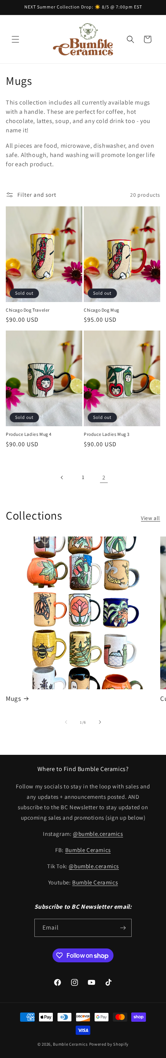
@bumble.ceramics (98, 833)
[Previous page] (62, 477)
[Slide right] (99, 722)
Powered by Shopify (109, 1044)
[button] (15, 39)
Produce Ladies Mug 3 (107, 434)
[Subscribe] (122, 928)
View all (150, 518)
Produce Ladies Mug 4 (29, 434)
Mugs (13, 698)
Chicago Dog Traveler (28, 310)
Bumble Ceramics (88, 850)
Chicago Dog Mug (101, 310)
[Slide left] (66, 722)
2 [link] (103, 477)
